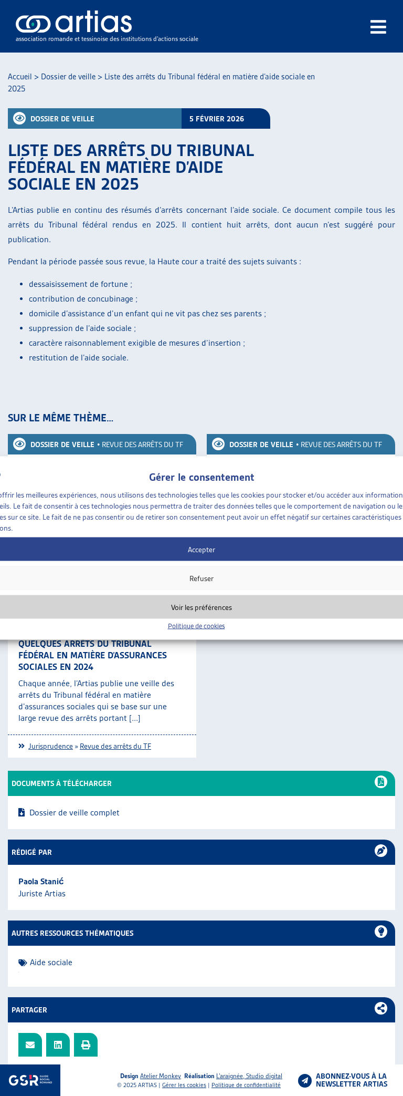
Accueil (20, 76)
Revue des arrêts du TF (142, 444)
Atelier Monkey (160, 1076)
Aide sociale (51, 962)
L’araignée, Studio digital (249, 1076)
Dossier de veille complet (74, 813)
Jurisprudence (50, 746)
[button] (30, 1045)
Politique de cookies (196, 626)
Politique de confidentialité (246, 1085)
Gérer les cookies (184, 1085)
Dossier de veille (68, 76)
